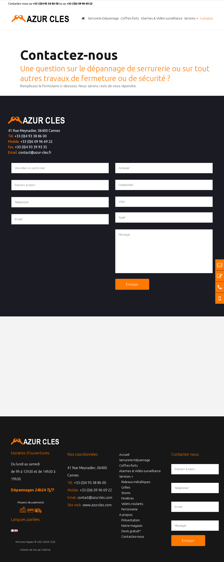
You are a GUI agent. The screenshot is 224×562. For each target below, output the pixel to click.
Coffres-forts (128, 465)
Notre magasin (131, 525)
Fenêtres (127, 498)
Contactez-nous (132, 536)
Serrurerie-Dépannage (134, 460)
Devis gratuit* (131, 531)
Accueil (124, 454)
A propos (126, 515)
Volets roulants (132, 504)
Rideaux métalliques (135, 482)
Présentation (130, 520)
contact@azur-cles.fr (34, 152)
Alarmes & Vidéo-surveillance (140, 471)
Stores (126, 493)
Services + (126, 476)
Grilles (125, 487)
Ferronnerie (129, 509)
